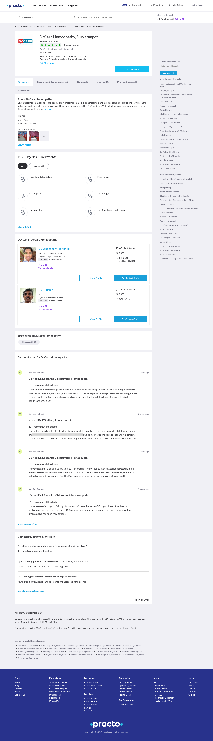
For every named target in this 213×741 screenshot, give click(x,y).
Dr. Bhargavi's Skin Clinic (170, 237)
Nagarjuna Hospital (168, 106)
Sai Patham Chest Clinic (169, 152)
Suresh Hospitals (167, 229)
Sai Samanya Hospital (168, 118)
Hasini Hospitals (166, 212)
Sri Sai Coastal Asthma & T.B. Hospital (175, 131)
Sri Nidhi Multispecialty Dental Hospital (176, 179)
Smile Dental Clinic (167, 168)
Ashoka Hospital (166, 160)
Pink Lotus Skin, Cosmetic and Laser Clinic (177, 200)
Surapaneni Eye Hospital (170, 164)
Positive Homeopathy (168, 221)
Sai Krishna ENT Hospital (170, 156)
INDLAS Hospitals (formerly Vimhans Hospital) (179, 208)
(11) (103, 81)
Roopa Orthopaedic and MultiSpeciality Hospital (176, 85)
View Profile (96, 277)
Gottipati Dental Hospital (170, 122)
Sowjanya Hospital (167, 91)
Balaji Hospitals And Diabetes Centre (175, 139)
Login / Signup (197, 5)
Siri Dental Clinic (166, 101)
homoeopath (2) (29, 342)
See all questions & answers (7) (32, 590)
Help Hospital (165, 135)
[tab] (24, 82)
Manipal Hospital (167, 187)
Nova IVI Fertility (167, 143)
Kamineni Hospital (167, 148)
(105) (53, 81)
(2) (83, 81)
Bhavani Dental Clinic (168, 233)
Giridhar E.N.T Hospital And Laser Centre (176, 258)
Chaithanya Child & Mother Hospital (174, 114)
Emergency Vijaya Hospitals (171, 127)
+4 (44, 136)
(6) (127, 81)
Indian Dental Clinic (168, 204)
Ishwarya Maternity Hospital (171, 183)
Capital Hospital (166, 110)
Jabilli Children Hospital (169, 192)
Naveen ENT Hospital (168, 217)
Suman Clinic (165, 242)
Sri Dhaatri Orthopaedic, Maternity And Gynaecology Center (176, 96)
